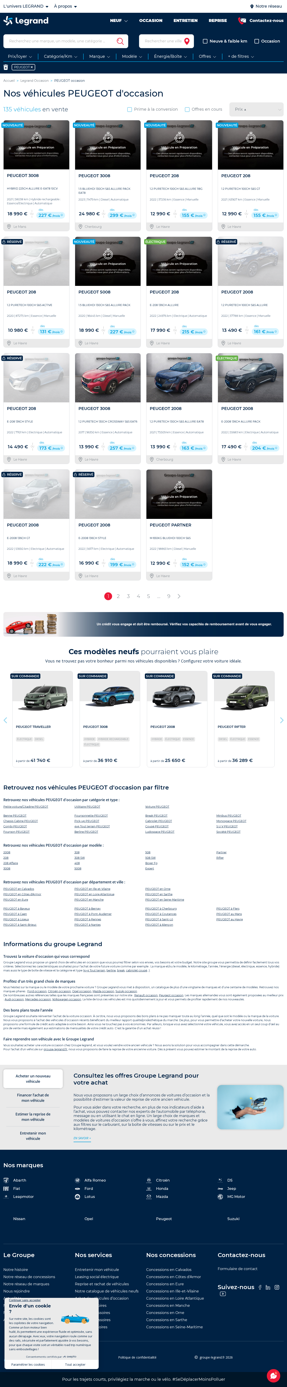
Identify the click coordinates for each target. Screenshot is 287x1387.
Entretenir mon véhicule (97, 1270)
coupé (143, 970)
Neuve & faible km (228, 41)
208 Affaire (10, 863)
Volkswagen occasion (66, 999)
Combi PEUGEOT (15, 826)
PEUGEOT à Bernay (87, 908)
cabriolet (132, 970)
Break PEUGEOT (156, 815)
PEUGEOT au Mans (229, 914)
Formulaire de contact (238, 1269)
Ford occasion (37, 991)
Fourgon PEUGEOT (16, 831)
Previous (5, 719)
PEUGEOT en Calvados (18, 889)
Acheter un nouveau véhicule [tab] (33, 1079)
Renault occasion (146, 995)
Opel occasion (81, 991)
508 (147, 852)
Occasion (270, 41)
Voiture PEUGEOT (157, 806)
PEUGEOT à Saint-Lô (159, 919)
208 (6, 857)
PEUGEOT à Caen (15, 914)
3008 (6, 868)
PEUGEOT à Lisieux (16, 919)
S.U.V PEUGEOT (227, 826)
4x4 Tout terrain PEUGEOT (92, 826)
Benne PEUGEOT (14, 815)
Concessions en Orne (165, 1313)
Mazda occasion (103, 991)
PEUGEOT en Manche (89, 899)
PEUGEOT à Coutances (160, 914)
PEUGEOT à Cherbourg (161, 908)
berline (111, 970)
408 (77, 863)
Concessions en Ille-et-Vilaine (172, 1291)
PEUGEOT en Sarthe (158, 894)
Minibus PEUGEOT (228, 815)
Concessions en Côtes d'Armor (173, 1277)
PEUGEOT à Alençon (159, 924)
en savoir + (82, 1138)
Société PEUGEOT (228, 831)
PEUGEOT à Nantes (87, 924)
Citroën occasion (59, 991)
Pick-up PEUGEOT (86, 821)
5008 (77, 868)
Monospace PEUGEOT (231, 821)
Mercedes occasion (38, 999)
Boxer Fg (151, 863)
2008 (6, 852)
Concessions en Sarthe (166, 1320)
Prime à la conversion (156, 109)
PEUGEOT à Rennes (87, 919)
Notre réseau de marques (26, 1284)
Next (281, 719)
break (121, 970)
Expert (149, 868)
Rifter (220, 857)
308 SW (79, 857)
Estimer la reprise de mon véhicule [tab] (32, 1117)
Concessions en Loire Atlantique (175, 1298)
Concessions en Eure (165, 1284)
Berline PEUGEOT (86, 831)
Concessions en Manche (168, 1305)
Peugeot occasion (171, 995)
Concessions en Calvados (168, 1270)
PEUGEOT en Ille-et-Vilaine (92, 889)
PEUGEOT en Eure (15, 899)
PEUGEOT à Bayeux (16, 908)
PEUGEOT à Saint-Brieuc (20, 924)
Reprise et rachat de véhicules (102, 1284)
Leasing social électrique (97, 1277)
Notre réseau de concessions (29, 1277)
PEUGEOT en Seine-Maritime (164, 899)
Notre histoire (15, 1270)
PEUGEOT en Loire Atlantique (94, 894)
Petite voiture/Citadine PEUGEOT (25, 806)
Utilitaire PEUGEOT (87, 806)
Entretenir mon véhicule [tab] (33, 1136)
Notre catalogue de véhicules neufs (107, 1291)
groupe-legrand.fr (55, 1049)
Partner (221, 852)
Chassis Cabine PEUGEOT (20, 821)
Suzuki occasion (126, 991)
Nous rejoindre (16, 1291)
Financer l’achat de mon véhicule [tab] (33, 1098)
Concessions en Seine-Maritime (174, 1327)
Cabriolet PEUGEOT (158, 821)
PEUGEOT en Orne (157, 889)
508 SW (150, 857)
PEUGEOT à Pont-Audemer (93, 914)
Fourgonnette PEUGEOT (91, 815)
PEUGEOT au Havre (229, 919)
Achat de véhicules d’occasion (102, 1298)
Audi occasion (14, 999)
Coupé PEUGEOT (157, 826)
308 (77, 852)
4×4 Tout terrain (94, 970)
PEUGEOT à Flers (227, 908)
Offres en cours (207, 109)
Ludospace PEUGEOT (159, 831)
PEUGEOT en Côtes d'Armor (22, 894)
